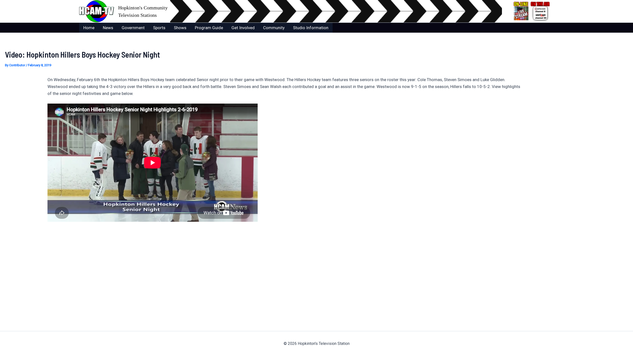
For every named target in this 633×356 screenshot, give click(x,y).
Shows (180, 27)
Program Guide (209, 27)
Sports (159, 27)
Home (88, 27)
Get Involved (243, 27)
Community (274, 27)
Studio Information (310, 27)
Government (133, 27)
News (108, 27)
